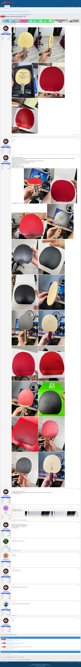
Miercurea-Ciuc (8, 614)
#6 (79, 522)
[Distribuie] (78, 26)
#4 (79, 489)
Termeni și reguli (60, 662)
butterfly (16, 18)
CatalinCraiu (3, 18)
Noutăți (12, 6)
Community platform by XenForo (40, 664)
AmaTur (17, 6)
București (9, 566)
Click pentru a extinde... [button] (46, 517)
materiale (20, 18)
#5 (79, 505)
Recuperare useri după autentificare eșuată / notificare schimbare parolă (15, 11)
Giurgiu (9, 518)
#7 (79, 539)
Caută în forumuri (8, 8)
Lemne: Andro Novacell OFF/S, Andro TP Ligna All (14, 643)
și (16, 550)
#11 (79, 601)
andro (13, 18)
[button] (14, 6)
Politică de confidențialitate (68, 662)
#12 (79, 618)
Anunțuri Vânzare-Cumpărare (7, 641)
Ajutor (75, 662)
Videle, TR (8, 38)
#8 (79, 553)
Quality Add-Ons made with (33, 665)
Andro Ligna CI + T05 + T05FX (10, 639)
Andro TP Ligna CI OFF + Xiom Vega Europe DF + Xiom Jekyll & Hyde (17, 646)
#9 (79, 568)
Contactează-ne (54, 662)
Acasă (2, 6)
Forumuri (7, 6)
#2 (79, 139)
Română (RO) (5, 662)
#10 (79, 585)
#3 (79, 155)
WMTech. (45, 665)
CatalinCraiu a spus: (15, 508)
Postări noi (2, 8)
